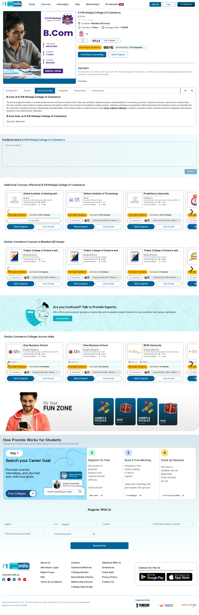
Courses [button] (46, 4)
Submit (190, 171)
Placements (80, 90)
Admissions (98, 90)
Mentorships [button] (92, 4)
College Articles (80, 572)
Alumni (27, 90)
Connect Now (62, 318)
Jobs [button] (77, 4)
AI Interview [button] (111, 4)
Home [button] (32, 4)
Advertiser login (49, 567)
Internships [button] (63, 4)
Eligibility (63, 90)
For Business (186, 4)
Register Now (99, 545)
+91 (56, 524)
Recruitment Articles (82, 577)
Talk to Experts (21, 227)
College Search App (82, 586)
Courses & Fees (45, 90)
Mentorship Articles (82, 582)
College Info (12, 90)
